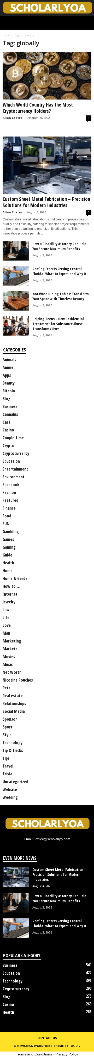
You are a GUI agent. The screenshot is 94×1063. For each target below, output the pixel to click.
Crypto (8, 445)
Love (7, 625)
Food (7, 516)
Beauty (9, 383)
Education (11, 461)
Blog (6, 398)
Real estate (13, 696)
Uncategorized (15, 781)
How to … (11, 586)
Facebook (11, 484)
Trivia (7, 774)
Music (8, 664)
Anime (8, 367)
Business (10, 406)
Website (10, 789)
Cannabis (10, 414)
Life (6, 617)
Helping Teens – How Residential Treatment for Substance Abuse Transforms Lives (58, 323)
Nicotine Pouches (18, 680)
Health (8, 563)
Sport (8, 727)
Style (7, 735)
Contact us (47, 1038)
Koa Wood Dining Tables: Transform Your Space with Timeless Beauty (60, 296)
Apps (7, 375)
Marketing (12, 641)
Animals (9, 359)
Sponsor (10, 719)
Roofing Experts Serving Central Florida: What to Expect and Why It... (61, 271)
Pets (6, 688)
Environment (14, 477)
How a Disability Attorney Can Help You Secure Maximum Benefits (59, 246)
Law (6, 610)
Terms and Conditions (34, 1054)
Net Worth (12, 672)
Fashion (9, 492)
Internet (10, 594)
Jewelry (9, 602)
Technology (12, 742)
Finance (9, 508)
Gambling (11, 531)
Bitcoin (9, 391)
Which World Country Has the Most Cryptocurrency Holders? (38, 107)
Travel (8, 766)
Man (6, 633)
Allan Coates (12, 118)
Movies (9, 656)
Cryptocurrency (16, 453)
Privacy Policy (66, 1054)
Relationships (14, 703)
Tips (6, 758)
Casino (8, 430)
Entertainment (15, 469)
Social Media (14, 711)
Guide (7, 555)
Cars (6, 422)
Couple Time (13, 438)
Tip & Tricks (13, 750)
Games (8, 539)
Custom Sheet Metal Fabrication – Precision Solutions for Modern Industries (46, 202)
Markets (10, 649)
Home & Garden (16, 578)
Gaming (9, 547)
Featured (10, 500)
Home (6, 35)
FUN (6, 524)
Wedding (10, 797)
